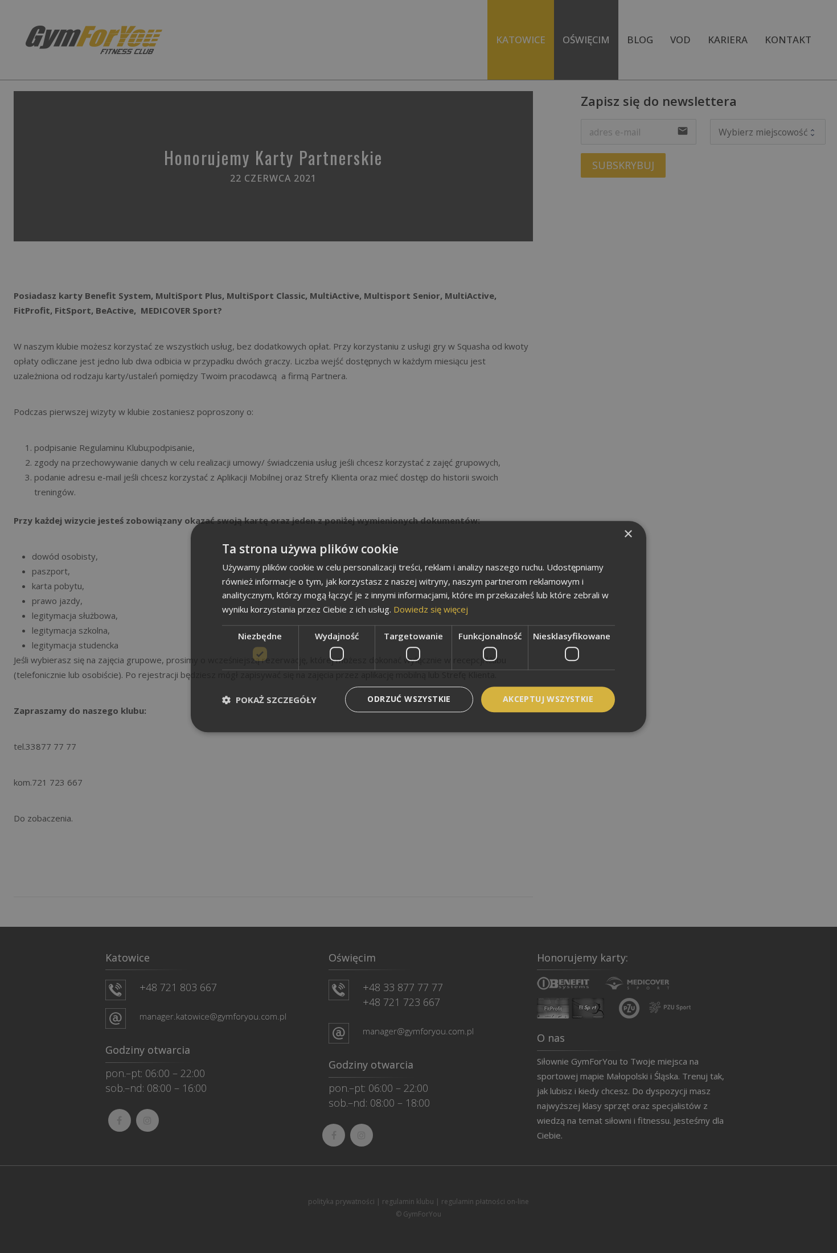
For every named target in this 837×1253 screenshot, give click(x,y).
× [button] (627, 534)
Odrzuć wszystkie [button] (408, 699)
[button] (269, 700)
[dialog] (418, 627)
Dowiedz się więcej (430, 609)
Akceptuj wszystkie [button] (548, 699)
